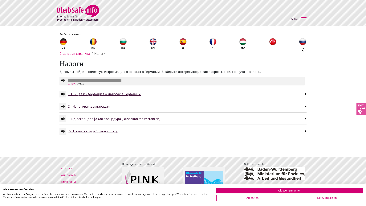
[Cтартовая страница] (80, 12)
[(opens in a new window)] (361, 109)
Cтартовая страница (74, 54)
